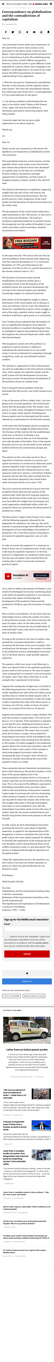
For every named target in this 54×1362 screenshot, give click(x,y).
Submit (27, 954)
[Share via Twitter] (12, 32)
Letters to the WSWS (11, 996)
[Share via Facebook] (5, 32)
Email (7, 924)
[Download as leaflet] (41, 32)
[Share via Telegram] (27, 32)
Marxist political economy (34, 996)
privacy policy (42, 943)
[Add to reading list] (48, 32)
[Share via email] (34, 32)
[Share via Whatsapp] (20, 32)
